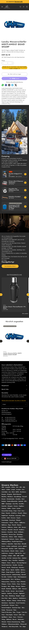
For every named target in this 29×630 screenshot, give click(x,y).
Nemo (9, 563)
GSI (20, 527)
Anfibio (8, 489)
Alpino (3, 489)
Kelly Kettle (22, 548)
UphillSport (5, 617)
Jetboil (25, 546)
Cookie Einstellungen (7, 462)
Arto (23, 489)
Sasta (3, 591)
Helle (15, 537)
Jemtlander (15, 546)
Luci (24, 553)
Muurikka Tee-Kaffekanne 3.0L (14, 189)
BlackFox (4, 496)
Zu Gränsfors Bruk (10, 266)
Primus (9, 584)
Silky (3, 596)
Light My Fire (18, 553)
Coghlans (21, 506)
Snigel (23, 596)
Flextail (14, 525)
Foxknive (4, 527)
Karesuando (5, 548)
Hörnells (24, 544)
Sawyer (13, 591)
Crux (23, 511)
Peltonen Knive (6, 581)
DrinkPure (14, 513)
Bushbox (4, 501)
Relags (13, 586)
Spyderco (15, 598)
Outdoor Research (6, 574)
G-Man (16, 527)
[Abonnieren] (25, 404)
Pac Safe (4, 577)
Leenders (11, 553)
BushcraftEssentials (12, 501)
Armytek (18, 489)
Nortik (9, 567)
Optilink (17, 570)
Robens (23, 586)
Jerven (20, 546)
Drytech (20, 513)
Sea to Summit (20, 591)
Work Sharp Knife (14, 626)
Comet (14, 508)
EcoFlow (4, 518)
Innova (3, 546)
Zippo (24, 626)
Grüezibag (20, 534)
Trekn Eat (24, 612)
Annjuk (13, 489)
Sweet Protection (20, 603)
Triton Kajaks (9, 614)
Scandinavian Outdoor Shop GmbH (12, 408)
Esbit (8, 518)
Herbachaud (5, 539)
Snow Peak (5, 598)
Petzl (18, 581)
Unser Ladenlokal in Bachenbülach (12, 365)
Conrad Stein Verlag (7, 511)
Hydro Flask (17, 544)
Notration (21, 567)
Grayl (15, 532)
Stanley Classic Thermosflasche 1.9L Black (14, 307)
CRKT (3, 503)
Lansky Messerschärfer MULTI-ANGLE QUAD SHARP (12, 354)
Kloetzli (12, 551)
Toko (14, 612)
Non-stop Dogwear (22, 563)
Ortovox (23, 572)
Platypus (4, 584)
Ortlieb (18, 572)
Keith (16, 548)
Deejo (3, 513)
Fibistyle (18, 520)
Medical (24, 558)
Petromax (13, 581)
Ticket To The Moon (7, 612)
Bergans (4, 494)
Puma (18, 584)
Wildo (23, 622)
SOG (19, 588)
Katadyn (11, 548)
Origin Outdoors (10, 572)
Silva (6, 596)
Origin (3, 572)
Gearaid (16, 529)
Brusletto (18, 499)
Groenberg (5, 534)
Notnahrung (14, 567)
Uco (24, 614)
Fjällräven (4, 525)
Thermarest (9, 610)
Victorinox (20, 617)
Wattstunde (21, 619)
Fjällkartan (22, 522)
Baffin (17, 492)
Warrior (14, 619)
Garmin (24, 527)
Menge (3, 60)
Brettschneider (11, 499)
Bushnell (21, 501)
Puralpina (4, 586)
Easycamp (18, 515)
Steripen (9, 600)
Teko (23, 607)
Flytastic (19, 525)
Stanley (4, 600)
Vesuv (14, 617)
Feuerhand (12, 520)
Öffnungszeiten (6, 424)
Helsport (20, 537)
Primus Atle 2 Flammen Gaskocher (16, 182)
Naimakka (21, 560)
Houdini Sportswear (17, 541)
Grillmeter (21, 532)
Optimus (23, 570)
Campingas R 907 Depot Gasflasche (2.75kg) (14, 206)
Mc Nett (9, 558)
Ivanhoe (8, 546)
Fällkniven (10, 527)
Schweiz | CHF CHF (11, 458)
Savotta (8, 591)
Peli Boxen (18, 579)
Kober (17, 551)
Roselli (3, 588)
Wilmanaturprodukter (14, 624)
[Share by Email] (9, 86)
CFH (25, 501)
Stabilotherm (22, 598)
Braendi (24, 496)
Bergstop (9, 494)
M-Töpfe (10, 555)
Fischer (12, 522)
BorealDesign (18, 496)
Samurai (24, 588)
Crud (19, 511)
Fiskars (17, 522)
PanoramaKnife (6, 579)
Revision (18, 586)
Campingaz (9, 503)
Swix (17, 605)
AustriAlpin (5, 492)
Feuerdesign (5, 520)
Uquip (10, 617)
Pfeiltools (23, 581)
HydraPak (10, 544)
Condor (19, 508)
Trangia (19, 612)
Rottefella (9, 588)
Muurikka (15, 560)
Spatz (10, 598)
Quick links (5, 389)
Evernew (13, 518)
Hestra (17, 539)
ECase (25, 513)
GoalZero (21, 529)
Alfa (20, 487)
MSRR (22, 555)
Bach (13, 492)
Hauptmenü (5, 385)
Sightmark (22, 593)
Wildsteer (4, 624)
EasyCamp (12, 515)
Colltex (9, 508)
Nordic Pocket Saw (7, 565)
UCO (20, 614)
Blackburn (10, 496)
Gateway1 (4, 529)
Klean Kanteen (6, 551)
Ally (24, 487)
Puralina (23, 584)
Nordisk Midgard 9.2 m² (15, 174)
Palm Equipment (22, 577)
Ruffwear (15, 588)
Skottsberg (12, 596)
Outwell (24, 574)
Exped (18, 518)
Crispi (15, 511)
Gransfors (10, 532)
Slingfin (18, 596)
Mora (10, 560)
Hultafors (4, 544)
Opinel (12, 570)
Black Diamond (17, 494)
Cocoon (16, 506)
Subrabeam (5, 603)
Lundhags (4, 555)
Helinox (11, 537)
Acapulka (8, 487)
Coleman (4, 508)
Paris (12, 579)
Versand (9, 57)
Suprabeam (12, 603)
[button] (2, 6)
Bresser (4, 499)
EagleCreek (5, 515)
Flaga (9, 525)
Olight (3, 570)
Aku (17, 487)
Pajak (15, 577)
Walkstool (9, 619)
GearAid (10, 529)
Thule (15, 610)
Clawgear (10, 506)
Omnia (8, 570)
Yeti (20, 626)
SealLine (4, 593)
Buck (23, 499)
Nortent (4, 567)
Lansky (22, 551)
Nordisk (15, 565)
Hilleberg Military (6, 541)
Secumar (15, 593)
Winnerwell (23, 624)
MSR (18, 555)
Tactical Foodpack (6, 607)
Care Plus (15, 503)
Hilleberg (22, 539)
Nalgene (4, 563)
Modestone (5, 560)
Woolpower (5, 626)
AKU (3, 487)
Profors (14, 584)
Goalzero (4, 532)
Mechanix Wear (17, 558)
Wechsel (4, 622)
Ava (10, 492)
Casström (4, 506)
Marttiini (4, 558)
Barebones (23, 492)
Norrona (20, 565)
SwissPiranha (5, 605)
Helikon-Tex (5, 537)
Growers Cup (12, 534)
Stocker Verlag (21, 600)
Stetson (14, 600)
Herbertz (12, 539)
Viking (3, 619)
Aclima (13, 487)
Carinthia (21, 503)
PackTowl (10, 577)
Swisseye (12, 605)
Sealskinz (9, 593)
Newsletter (5, 393)
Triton (3, 614)
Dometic (8, 513)
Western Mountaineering (13, 622)
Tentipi (3, 610)
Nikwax (14, 563)
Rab (9, 586)
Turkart (16, 614)
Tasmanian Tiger (16, 607)
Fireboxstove (5, 522)
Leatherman (5, 553)
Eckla (23, 515)
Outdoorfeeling (16, 574)
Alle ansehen (25, 313)
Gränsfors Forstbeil (15, 197)
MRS (14, 555)
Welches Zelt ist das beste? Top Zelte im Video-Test (14, 400)
